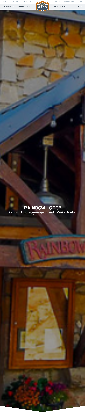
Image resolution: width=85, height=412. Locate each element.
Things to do (8, 6)
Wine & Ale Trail (27, 1)
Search (80, 1)
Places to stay (24, 6)
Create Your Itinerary (69, 1)
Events (4, 1)
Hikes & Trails (14, 1)
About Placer (60, 6)
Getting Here (57, 1)
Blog (80, 6)
